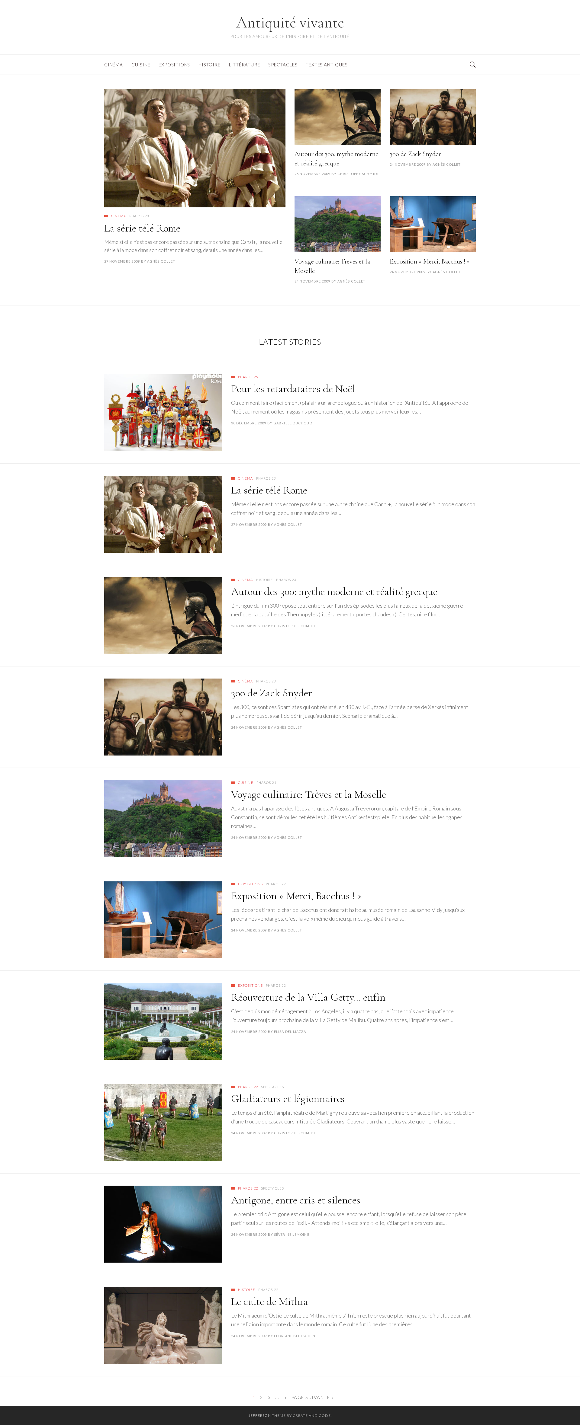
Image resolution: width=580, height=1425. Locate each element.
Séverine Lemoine (291, 1234)
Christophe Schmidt (358, 174)
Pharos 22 (276, 884)
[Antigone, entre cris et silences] (163, 1224)
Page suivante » (312, 1397)
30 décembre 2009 (248, 423)
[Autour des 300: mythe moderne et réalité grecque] (338, 117)
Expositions (250, 884)
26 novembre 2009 (312, 174)
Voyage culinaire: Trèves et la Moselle (308, 794)
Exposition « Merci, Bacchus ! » (430, 261)
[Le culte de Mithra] (163, 1325)
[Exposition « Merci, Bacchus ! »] (433, 224)
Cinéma (118, 216)
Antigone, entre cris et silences (295, 1199)
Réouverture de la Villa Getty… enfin (308, 997)
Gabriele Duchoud (292, 423)
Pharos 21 (266, 782)
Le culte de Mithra (269, 1301)
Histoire (264, 580)
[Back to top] (560, 1407)
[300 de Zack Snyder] (433, 117)
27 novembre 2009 (122, 261)
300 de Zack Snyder (415, 154)
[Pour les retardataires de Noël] (163, 412)
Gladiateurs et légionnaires (288, 1098)
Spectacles (272, 1087)
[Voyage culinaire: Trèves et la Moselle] (338, 224)
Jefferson (260, 1415)
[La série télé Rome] (194, 148)
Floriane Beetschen (294, 1336)
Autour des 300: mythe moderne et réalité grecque (334, 591)
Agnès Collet (161, 261)
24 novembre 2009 (408, 164)
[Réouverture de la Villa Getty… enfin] (163, 1021)
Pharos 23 (139, 216)
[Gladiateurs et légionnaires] (163, 1122)
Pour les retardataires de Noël (293, 388)
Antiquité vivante (290, 22)
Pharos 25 (248, 377)
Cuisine (245, 782)
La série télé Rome (142, 228)
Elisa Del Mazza (290, 1032)
